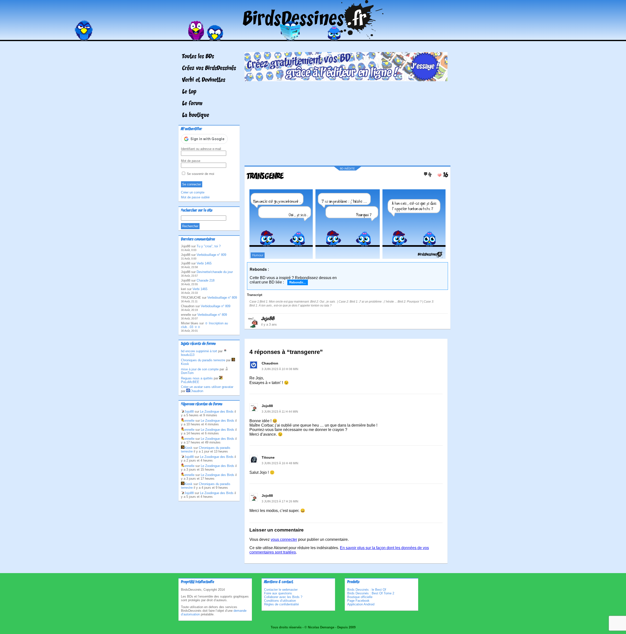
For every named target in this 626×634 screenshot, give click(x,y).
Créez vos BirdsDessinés (209, 68)
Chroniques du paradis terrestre (203, 360)
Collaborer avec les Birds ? (283, 597)
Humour (257, 255)
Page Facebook (358, 600)
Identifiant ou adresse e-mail (201, 149)
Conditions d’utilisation (280, 600)
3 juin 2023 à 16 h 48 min (280, 463)
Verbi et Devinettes (203, 80)
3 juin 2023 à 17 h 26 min (280, 501)
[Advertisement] (346, 121)
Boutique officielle (359, 597)
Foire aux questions (278, 593)
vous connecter (284, 539)
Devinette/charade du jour (215, 272)
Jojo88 (268, 319)
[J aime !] (439, 175)
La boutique (195, 115)
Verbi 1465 (204, 263)
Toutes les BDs (198, 56)
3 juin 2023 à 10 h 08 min (280, 369)
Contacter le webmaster (281, 589)
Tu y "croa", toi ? (209, 246)
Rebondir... (297, 282)
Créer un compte (192, 192)
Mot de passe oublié (195, 197)
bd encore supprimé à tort (199, 351)
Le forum (192, 103)
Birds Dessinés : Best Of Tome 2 (370, 593)
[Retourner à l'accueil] (313, 37)
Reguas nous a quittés (197, 378)
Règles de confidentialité (281, 604)
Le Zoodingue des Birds (217, 411)
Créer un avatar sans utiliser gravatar (207, 387)
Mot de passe (190, 161)
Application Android (360, 604)
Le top (189, 92)
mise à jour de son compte (200, 369)
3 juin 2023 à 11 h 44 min (280, 411)
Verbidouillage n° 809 (211, 255)
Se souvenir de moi (200, 174)
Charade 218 (205, 280)
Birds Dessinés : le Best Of (366, 589)
